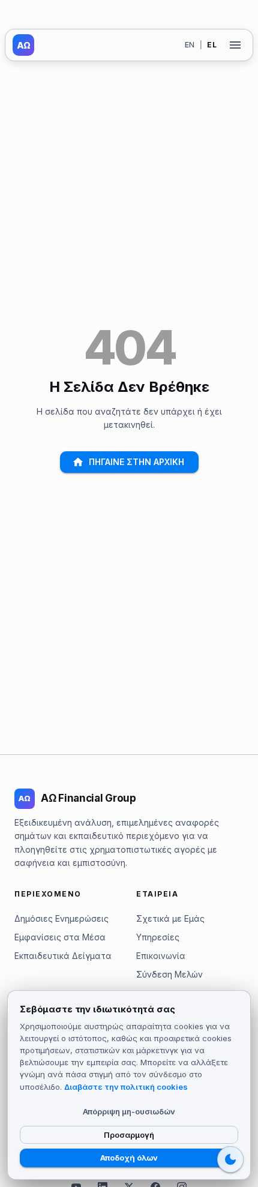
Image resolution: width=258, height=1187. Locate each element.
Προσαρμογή (129, 1135)
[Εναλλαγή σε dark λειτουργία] (230, 1159)
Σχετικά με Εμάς (170, 918)
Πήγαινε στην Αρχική (136, 462)
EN (190, 44)
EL (212, 44)
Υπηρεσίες (157, 937)
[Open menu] (235, 45)
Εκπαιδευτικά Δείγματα (63, 956)
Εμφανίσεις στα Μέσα (60, 937)
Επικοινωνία (160, 956)
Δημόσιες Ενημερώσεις (61, 918)
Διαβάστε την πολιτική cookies (126, 1087)
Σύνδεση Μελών (169, 974)
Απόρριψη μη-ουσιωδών (129, 1111)
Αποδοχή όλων (129, 1157)
